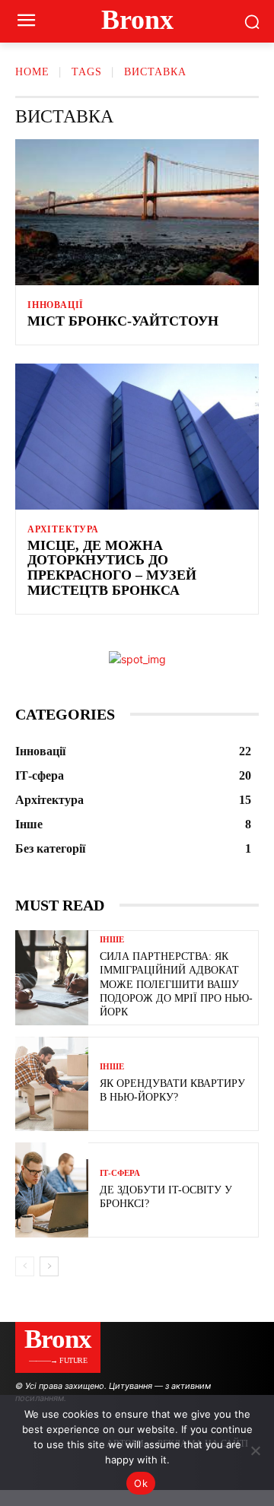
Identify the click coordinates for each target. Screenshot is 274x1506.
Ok (141, 1483)
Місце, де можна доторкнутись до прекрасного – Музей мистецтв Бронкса (111, 568)
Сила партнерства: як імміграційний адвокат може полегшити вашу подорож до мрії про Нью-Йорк (176, 984)
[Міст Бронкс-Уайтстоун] (137, 212)
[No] (255, 1450)
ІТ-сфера (120, 1173)
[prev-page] (24, 1266)
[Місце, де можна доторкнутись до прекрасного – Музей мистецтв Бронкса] (137, 437)
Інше (112, 940)
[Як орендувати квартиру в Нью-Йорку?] (51, 1084)
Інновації (55, 305)
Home (32, 72)
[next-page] (49, 1266)
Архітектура (63, 529)
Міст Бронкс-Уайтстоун (124, 321)
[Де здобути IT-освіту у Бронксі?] (51, 1190)
